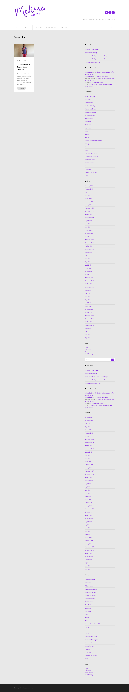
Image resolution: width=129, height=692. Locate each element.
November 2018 (89, 211)
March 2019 (88, 198)
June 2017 (87, 259)
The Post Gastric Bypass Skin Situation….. (23, 67)
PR (85, 147)
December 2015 (89, 315)
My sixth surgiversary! (91, 53)
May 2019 (87, 195)
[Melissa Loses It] (30, 11)
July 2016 (87, 293)
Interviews (88, 128)
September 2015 (89, 325)
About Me (38, 28)
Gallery (27, 28)
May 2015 (87, 338)
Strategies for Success (91, 172)
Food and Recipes (90, 115)
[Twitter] (106, 12)
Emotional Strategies (91, 106)
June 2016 (87, 297)
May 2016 (87, 300)
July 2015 (87, 331)
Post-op (87, 144)
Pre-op (86, 150)
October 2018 (88, 214)
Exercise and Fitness (90, 109)
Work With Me (51, 28)
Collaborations (89, 103)
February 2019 (89, 202)
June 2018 (87, 224)
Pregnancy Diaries (90, 160)
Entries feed (88, 350)
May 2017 (87, 262)
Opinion (87, 137)
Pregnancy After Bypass (91, 156)
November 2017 (89, 243)
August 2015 (88, 328)
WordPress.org (89, 354)
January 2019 (88, 205)
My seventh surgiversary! (92, 49)
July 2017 (87, 255)
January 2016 (88, 312)
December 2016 (89, 278)
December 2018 (89, 208)
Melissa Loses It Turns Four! (93, 62)
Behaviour (88, 99)
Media (86, 131)
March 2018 (88, 230)
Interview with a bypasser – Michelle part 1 (97, 59)
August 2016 (88, 290)
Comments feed (89, 352)
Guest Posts (88, 122)
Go (113, 359)
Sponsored (88, 169)
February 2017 (89, 271)
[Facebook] (109, 12)
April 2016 (88, 303)
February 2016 (89, 309)
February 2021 (89, 186)
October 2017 (88, 246)
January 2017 (88, 274)
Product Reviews (89, 163)
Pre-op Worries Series (91, 153)
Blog (18, 28)
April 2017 (88, 265)
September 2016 (89, 287)
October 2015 (88, 322)
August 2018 (88, 221)
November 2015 (89, 319)
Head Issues (88, 125)
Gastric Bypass (89, 118)
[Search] (112, 27)
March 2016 (88, 306)
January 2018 (88, 236)
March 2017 (88, 268)
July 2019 (87, 192)
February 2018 (89, 233)
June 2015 (87, 334)
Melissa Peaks (89, 72)
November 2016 (89, 281)
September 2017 (89, 249)
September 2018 (89, 217)
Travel (86, 175)
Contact (64, 28)
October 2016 (88, 284)
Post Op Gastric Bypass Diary (93, 141)
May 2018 (87, 227)
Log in (86, 348)
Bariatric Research (90, 96)
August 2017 (88, 252)
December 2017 (89, 240)
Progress (87, 166)
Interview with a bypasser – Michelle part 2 (97, 56)
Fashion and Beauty (90, 112)
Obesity (87, 134)
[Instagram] (113, 12)
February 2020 (89, 189)
